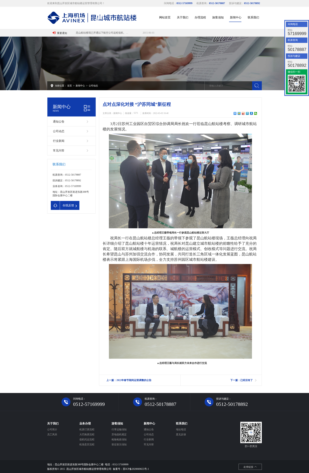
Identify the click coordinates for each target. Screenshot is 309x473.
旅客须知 (218, 17)
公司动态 (93, 85)
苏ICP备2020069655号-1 (136, 469)
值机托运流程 (86, 439)
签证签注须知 (119, 444)
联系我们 (253, 17)
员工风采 (52, 434)
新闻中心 (235, 17)
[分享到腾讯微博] (247, 113)
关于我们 (182, 17)
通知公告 (58, 121)
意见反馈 (181, 434)
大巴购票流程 (86, 434)
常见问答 (58, 150)
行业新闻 (58, 140)
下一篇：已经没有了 (241, 380)
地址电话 (181, 429)
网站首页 (165, 17)
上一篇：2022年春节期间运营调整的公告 (128, 380)
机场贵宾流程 (86, 444)
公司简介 (52, 429)
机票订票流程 (86, 429)
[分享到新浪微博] (243, 113)
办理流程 (200, 17)
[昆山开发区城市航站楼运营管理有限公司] (92, 17)
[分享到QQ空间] (239, 113)
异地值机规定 (119, 434)
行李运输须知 (119, 429)
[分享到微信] (255, 113)
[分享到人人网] (251, 113)
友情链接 (248, 467)
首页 (69, 85)
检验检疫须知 (119, 439)
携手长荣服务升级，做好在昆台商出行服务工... (102, 32)
